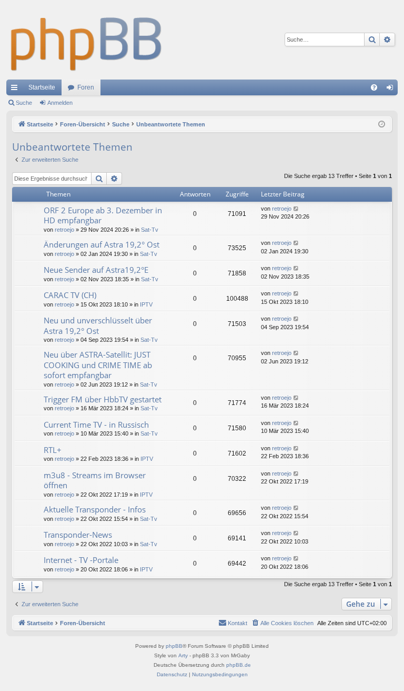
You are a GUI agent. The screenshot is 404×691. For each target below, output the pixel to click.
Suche (24, 103)
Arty (183, 655)
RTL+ (53, 450)
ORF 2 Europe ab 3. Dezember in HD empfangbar (103, 215)
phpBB (174, 646)
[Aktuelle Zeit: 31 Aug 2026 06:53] (381, 125)
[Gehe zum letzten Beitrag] (296, 209)
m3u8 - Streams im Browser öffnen (95, 480)
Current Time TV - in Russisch (96, 424)
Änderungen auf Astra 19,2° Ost (101, 244)
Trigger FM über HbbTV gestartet (102, 399)
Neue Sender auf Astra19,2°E (96, 269)
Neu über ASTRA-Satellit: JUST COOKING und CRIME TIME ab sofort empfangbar (98, 364)
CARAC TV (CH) (70, 295)
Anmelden (60, 103)
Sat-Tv (149, 229)
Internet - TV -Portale (81, 560)
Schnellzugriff (16, 89)
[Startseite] (86, 40)
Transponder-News (78, 534)
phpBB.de (238, 665)
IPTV (146, 304)
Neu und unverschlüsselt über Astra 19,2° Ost (98, 325)
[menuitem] (374, 87)
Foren (85, 87)
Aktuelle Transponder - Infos (95, 509)
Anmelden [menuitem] (392, 89)
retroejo (64, 229)
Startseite (41, 87)
